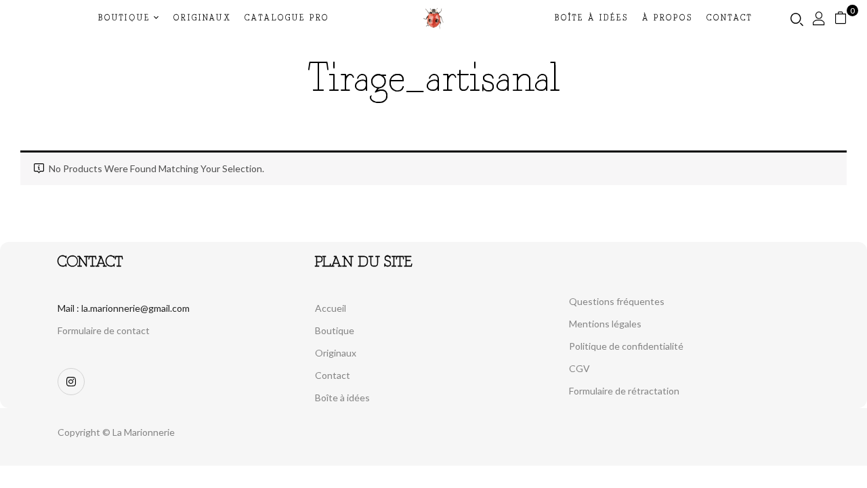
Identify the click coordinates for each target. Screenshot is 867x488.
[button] (845, 17)
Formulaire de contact (104, 330)
